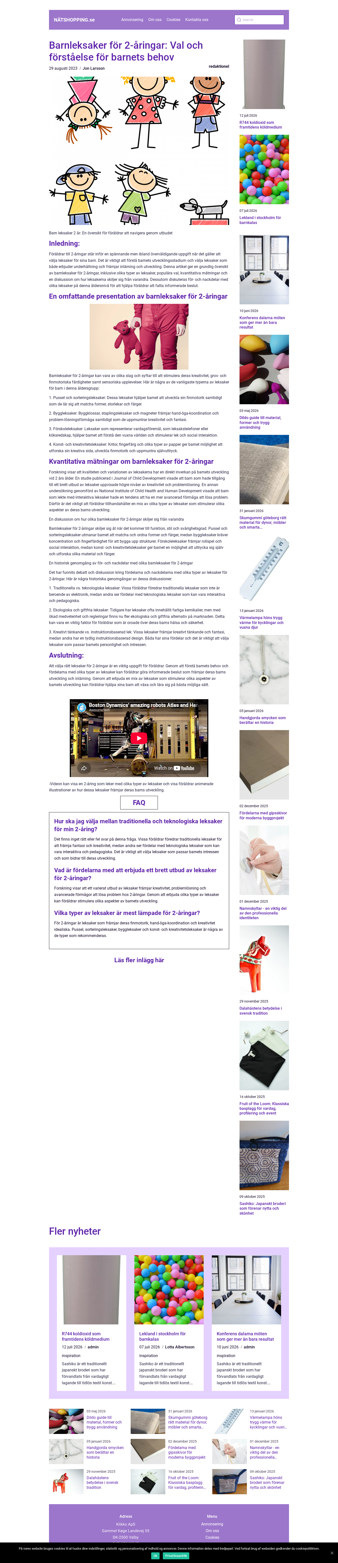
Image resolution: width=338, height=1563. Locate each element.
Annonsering (132, 19)
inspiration (71, 1355)
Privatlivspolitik (176, 1556)
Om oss (155, 19)
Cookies (173, 19)
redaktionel (219, 66)
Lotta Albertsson (179, 1347)
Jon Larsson (94, 68)
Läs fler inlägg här (139, 960)
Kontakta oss (196, 19)
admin (93, 1347)
